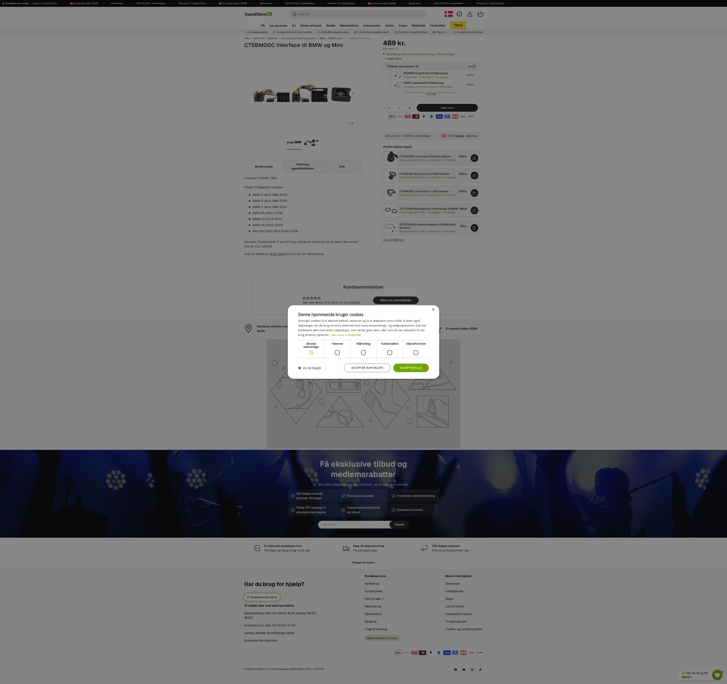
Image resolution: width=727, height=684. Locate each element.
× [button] (433, 309)
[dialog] (363, 342)
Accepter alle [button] (411, 367)
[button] (309, 368)
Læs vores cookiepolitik (345, 335)
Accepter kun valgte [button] (367, 367)
